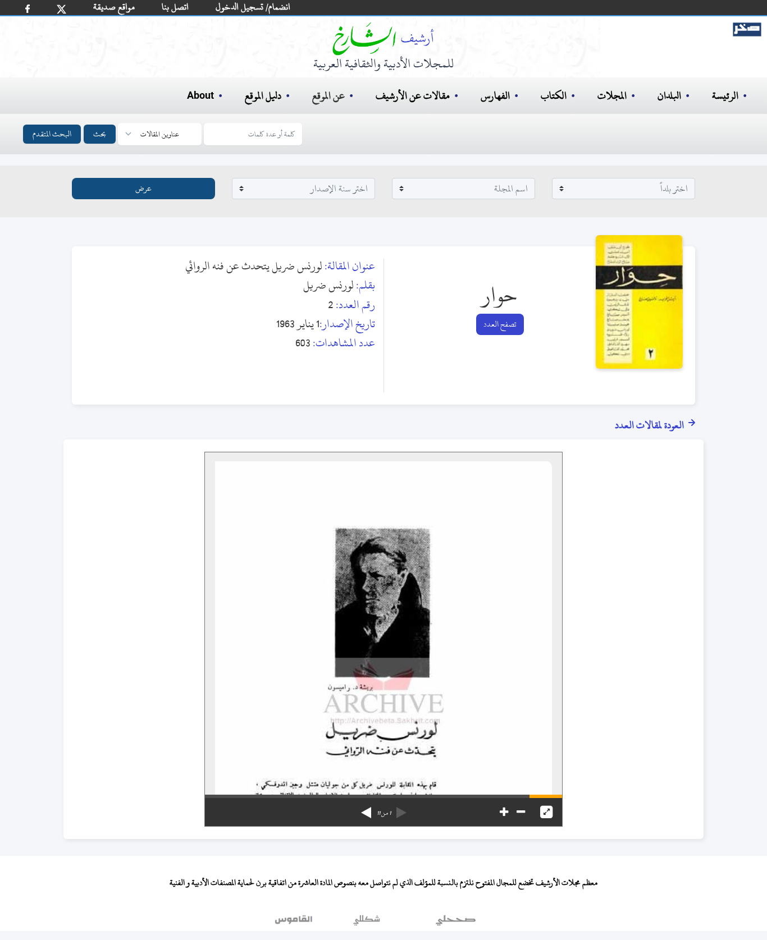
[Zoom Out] (521, 812)
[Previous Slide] (401, 808)
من (384, 813)
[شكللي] (366, 922)
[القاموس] (295, 922)
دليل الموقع (263, 95)
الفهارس (495, 95)
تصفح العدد (500, 324)
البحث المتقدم (52, 133)
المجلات (612, 95)
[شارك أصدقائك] (27, 8)
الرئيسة (725, 95)
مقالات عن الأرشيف (413, 95)
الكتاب (554, 95)
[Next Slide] (366, 808)
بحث (99, 133)
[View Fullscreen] (546, 812)
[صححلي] (455, 922)
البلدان (669, 95)
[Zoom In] (504, 812)
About (200, 96)
